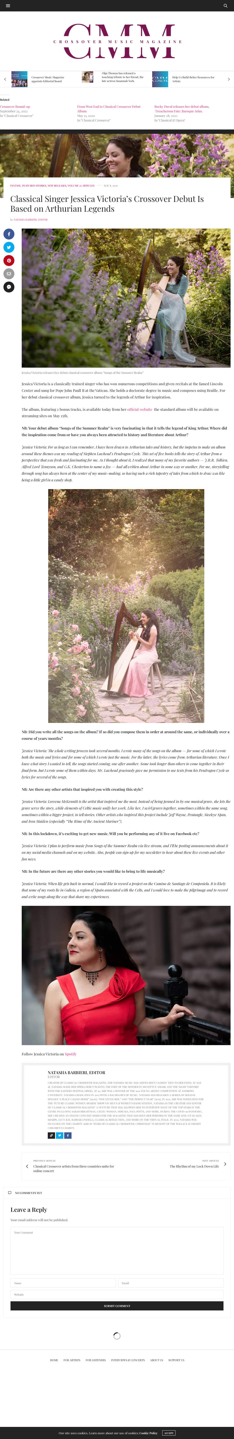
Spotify (71, 1054)
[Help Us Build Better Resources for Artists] (90, 79)
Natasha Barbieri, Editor (31, 219)
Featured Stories (34, 185)
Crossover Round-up (15, 106)
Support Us (176, 1360)
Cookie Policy (148, 1433)
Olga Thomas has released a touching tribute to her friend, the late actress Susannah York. (52, 77)
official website (139, 409)
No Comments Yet (28, 1193)
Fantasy (15, 185)
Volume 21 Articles (81, 185)
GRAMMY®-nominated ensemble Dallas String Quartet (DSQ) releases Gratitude (192, 77)
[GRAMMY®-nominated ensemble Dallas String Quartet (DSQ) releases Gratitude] (158, 77)
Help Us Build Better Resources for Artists (123, 79)
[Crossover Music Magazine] (117, 41)
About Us (156, 1360)
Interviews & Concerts (128, 1360)
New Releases (57, 185)
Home (54, 1360)
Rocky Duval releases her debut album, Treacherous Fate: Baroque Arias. (181, 108)
